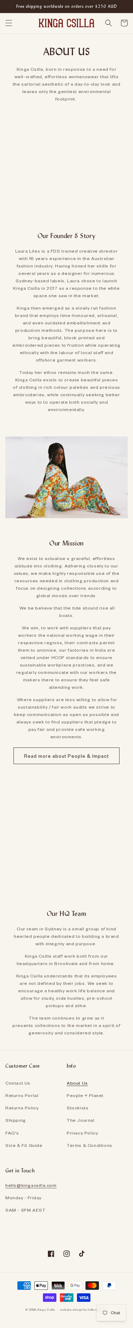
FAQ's (12, 1133)
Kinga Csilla (46, 1309)
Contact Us (18, 1083)
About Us (77, 1083)
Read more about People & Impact (66, 756)
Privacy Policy (82, 1133)
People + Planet (85, 1095)
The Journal (81, 1120)
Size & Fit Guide (24, 1145)
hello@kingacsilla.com (31, 1185)
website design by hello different (83, 1309)
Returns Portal (21, 1095)
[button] (9, 23)
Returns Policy (21, 1107)
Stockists (77, 1107)
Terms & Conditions (89, 1145)
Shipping (15, 1120)
